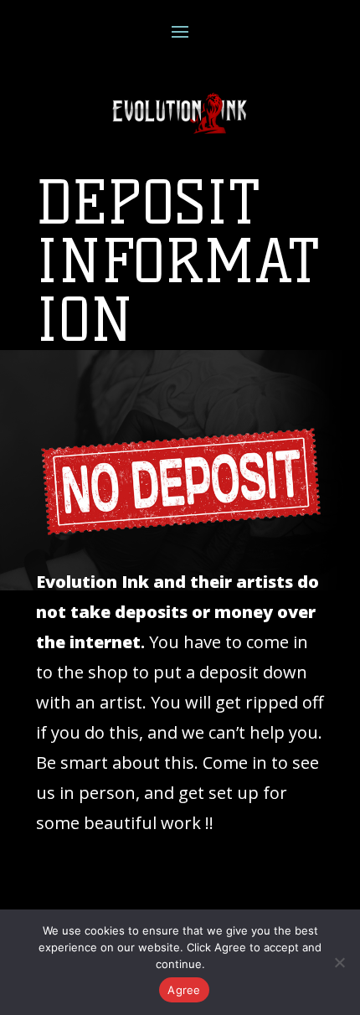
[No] (339, 962)
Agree (183, 990)
